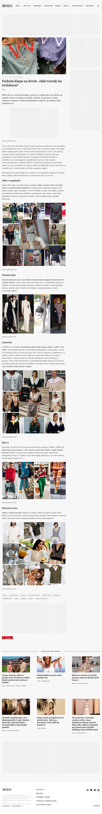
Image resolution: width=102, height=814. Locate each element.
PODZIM (23, 595)
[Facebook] (91, 790)
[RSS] (99, 790)
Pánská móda (11, 686)
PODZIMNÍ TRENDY (34, 595)
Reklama (39, 793)
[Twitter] (95, 790)
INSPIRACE (56, 595)
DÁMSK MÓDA (13, 595)
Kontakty (40, 790)
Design (57, 6)
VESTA (16, 598)
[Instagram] (88, 790)
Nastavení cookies (43, 805)
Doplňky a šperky (21, 686)
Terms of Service (16, 806)
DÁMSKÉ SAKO (7, 598)
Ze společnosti (77, 6)
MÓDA (5, 595)
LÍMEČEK (23, 598)
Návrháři (37, 6)
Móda (18, 6)
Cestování (89, 6)
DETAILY (30, 598)
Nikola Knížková (18, 77)
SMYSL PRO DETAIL (41, 598)
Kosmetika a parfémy (13, 730)
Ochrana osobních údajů (46, 801)
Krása (66, 6)
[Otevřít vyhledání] (98, 6)
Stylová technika (82, 683)
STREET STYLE (46, 595)
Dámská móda (46, 681)
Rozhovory (48, 6)
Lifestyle (26, 6)
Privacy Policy (6, 806)
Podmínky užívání (43, 797)
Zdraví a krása (41, 728)
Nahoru (97, 806)
